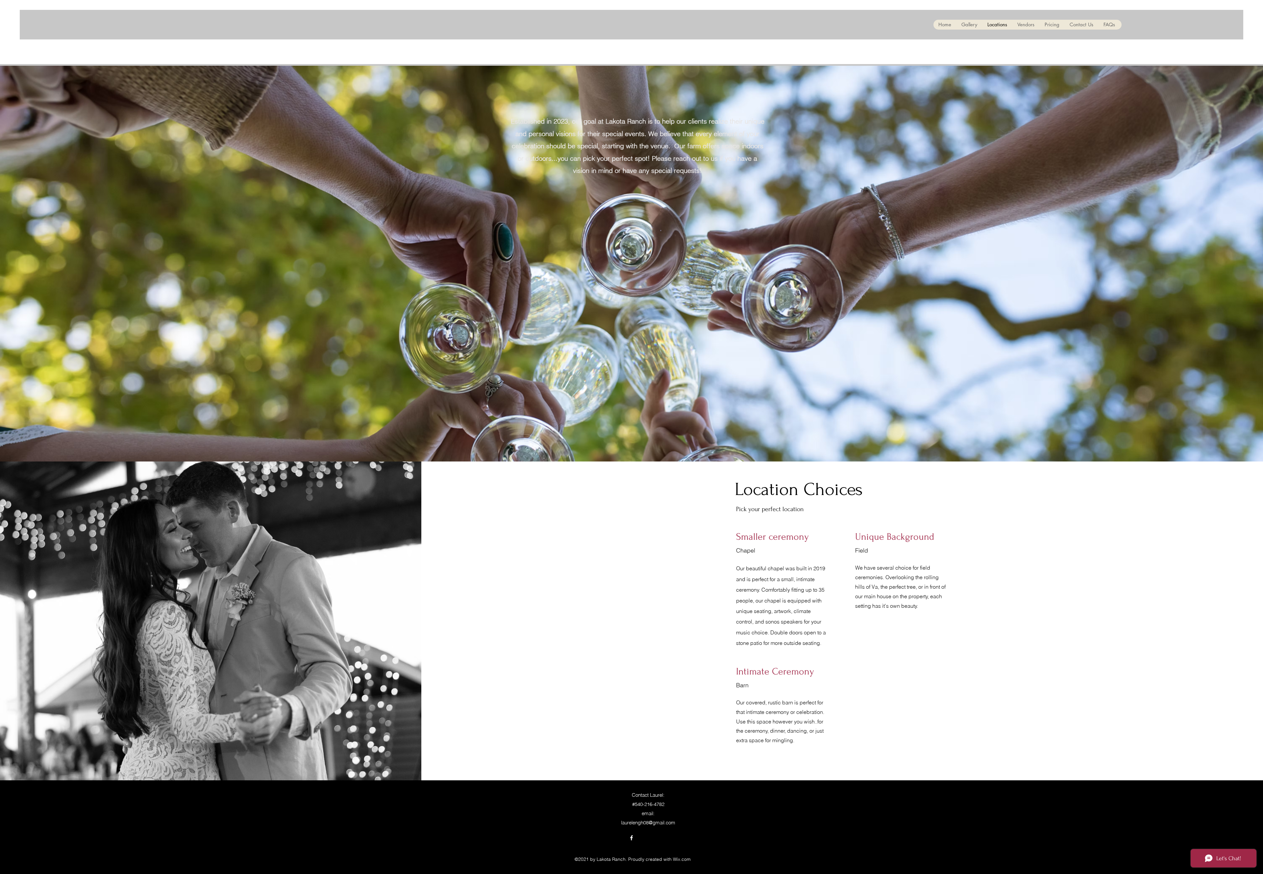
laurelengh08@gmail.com (648, 822)
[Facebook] (631, 838)
